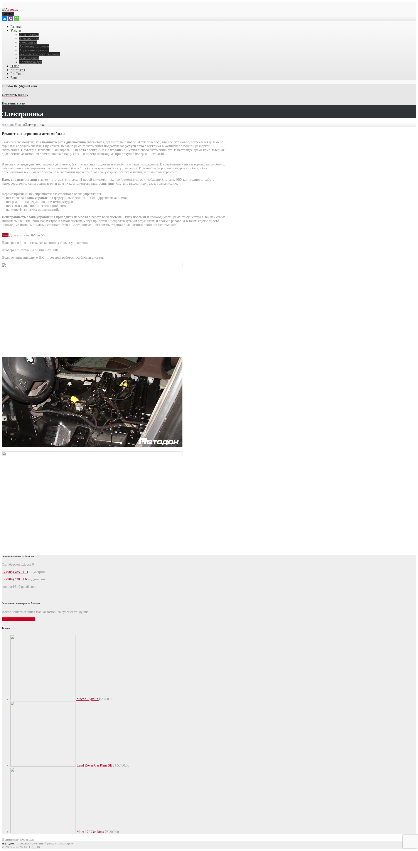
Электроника (29, 38)
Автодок (8, 843)
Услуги (15, 30)
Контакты (17, 70)
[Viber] (10, 18)
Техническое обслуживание (39, 54)
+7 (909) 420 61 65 (15, 579)
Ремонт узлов (29, 58)
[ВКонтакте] (4, 18)
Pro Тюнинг (19, 74)
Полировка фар (30, 62)
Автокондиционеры (34, 46)
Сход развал (28, 42)
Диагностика (29, 34)
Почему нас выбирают (18, 619)
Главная (16, 27)
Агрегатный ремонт (34, 50)
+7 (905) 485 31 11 (15, 572)
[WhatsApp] (16, 18)
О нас (14, 66)
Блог (13, 77)
